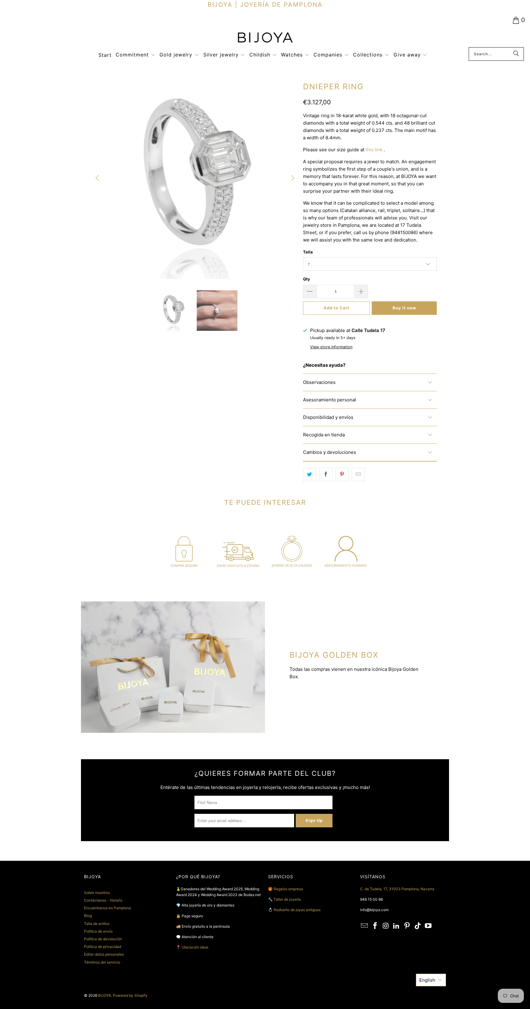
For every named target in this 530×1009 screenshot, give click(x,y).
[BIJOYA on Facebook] (375, 926)
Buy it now (404, 307)
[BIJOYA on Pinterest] (407, 926)
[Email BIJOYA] (364, 926)
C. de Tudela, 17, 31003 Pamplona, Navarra (397, 889)
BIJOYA (104, 995)
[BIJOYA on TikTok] (417, 926)
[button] (136, 55)
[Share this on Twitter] (309, 474)
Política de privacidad (102, 946)
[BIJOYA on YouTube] (428, 926)
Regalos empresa (288, 889)
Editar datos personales (104, 954)
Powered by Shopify (130, 995)
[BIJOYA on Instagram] (385, 926)
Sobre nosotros (97, 892)
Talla (308, 251)
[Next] (292, 178)
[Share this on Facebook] (325, 474)
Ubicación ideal (195, 947)
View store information (331, 347)
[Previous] (98, 178)
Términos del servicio (102, 962)
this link (374, 150)
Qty (306, 278)
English (427, 980)
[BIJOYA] (265, 38)
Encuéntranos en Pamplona (107, 908)
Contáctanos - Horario (103, 900)
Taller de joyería (288, 899)
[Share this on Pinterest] (342, 474)
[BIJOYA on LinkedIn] (396, 926)
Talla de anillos (96, 923)
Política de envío (98, 931)
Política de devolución (103, 939)
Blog (88, 915)
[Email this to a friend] (358, 474)
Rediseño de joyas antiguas (297, 909)
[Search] (516, 54)
